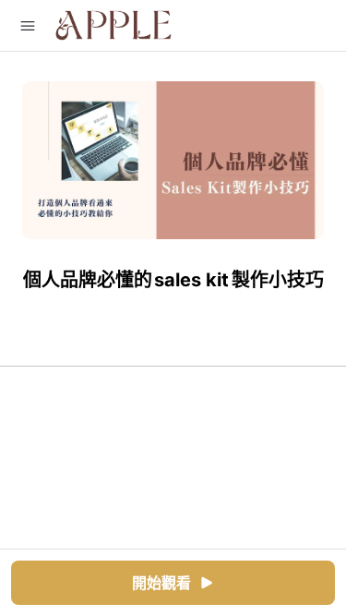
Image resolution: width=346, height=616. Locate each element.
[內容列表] (28, 26)
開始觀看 (161, 583)
